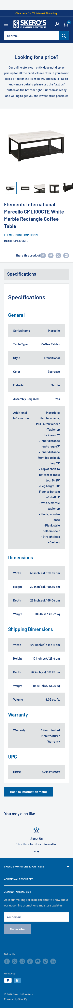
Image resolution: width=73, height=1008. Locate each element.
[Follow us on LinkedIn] (53, 961)
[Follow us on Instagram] (22, 961)
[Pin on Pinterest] (51, 255)
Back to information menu (28, 791)
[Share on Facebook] (43, 255)
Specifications (21, 273)
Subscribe (17, 929)
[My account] (57, 24)
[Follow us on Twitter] (14, 961)
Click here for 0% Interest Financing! (36, 13)
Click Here (22, 844)
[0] (65, 24)
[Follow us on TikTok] (45, 961)
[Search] (64, 35)
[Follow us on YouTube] (38, 961)
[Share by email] (66, 255)
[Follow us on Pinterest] (30, 961)
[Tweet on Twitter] (58, 255)
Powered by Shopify (15, 999)
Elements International (21, 235)
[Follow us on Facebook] (7, 961)
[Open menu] (6, 24)
